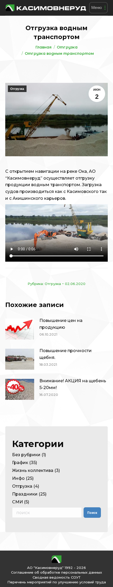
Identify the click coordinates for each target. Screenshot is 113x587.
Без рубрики (26, 454)
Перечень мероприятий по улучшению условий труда (56, 582)
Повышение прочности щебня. (65, 354)
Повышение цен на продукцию (61, 324)
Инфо (18, 478)
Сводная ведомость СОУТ (56, 577)
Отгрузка (17, 89)
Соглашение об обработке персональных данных (56, 572)
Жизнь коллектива (32, 470)
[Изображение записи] (19, 329)
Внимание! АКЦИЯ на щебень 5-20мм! (72, 384)
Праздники (25, 494)
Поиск (92, 513)
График (20, 462)
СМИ (17, 501)
